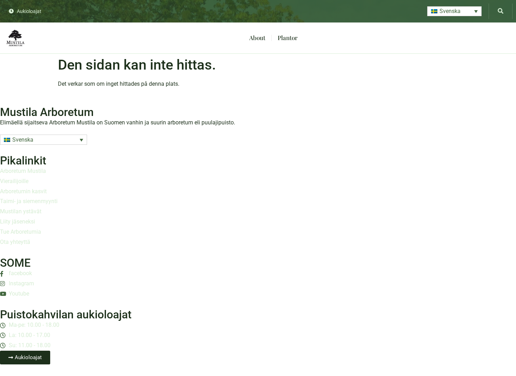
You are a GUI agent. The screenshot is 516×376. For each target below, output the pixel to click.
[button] (454, 11)
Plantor (288, 37)
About (257, 37)
